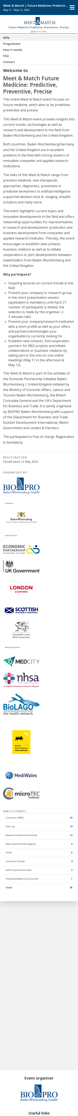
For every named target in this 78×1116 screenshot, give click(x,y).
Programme (11, 44)
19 (71, 826)
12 (71, 835)
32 (71, 817)
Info (6, 38)
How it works (12, 50)
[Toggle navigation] (72, 7)
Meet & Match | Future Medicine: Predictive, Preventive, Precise (35, 6)
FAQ (6, 56)
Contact (9, 62)
